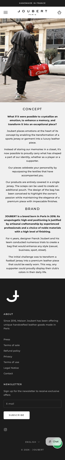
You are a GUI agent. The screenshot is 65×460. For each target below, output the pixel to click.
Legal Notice (11, 367)
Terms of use (11, 362)
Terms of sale (12, 345)
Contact (8, 373)
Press (7, 339)
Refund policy (12, 350)
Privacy (8, 356)
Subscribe (16, 415)
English (30, 442)
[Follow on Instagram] (5, 429)
